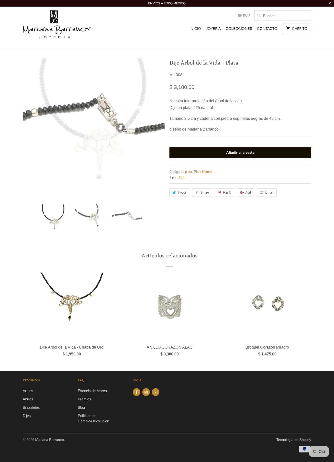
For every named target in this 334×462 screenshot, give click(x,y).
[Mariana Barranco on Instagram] (146, 392)
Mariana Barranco (49, 440)
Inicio (195, 28)
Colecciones (239, 28)
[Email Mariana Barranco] (155, 392)
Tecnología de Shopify (293, 440)
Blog (81, 407)
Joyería (213, 28)
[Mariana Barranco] (57, 27)
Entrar (244, 15)
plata (188, 172)
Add (248, 192)
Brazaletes (31, 407)
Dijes (27, 416)
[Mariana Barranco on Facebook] (136, 392)
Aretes (28, 391)
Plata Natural (203, 172)
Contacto (267, 28)
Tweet (182, 192)
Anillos (28, 399)
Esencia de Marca (92, 391)
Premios (84, 399)
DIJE (181, 177)
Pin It (227, 192)
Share (204, 192)
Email (269, 192)
